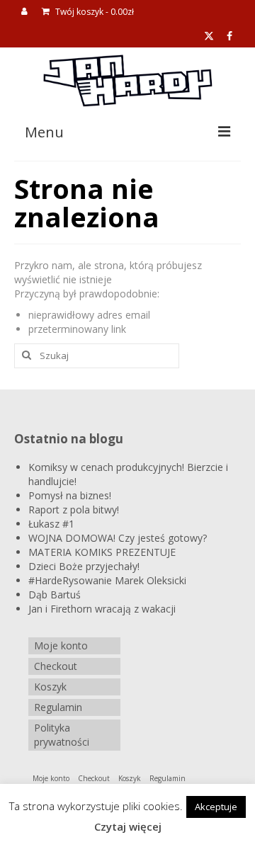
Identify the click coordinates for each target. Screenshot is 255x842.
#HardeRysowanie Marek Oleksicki (107, 580)
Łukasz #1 (51, 523)
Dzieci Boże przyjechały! (84, 566)
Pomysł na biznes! (69, 495)
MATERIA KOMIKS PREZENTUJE (102, 552)
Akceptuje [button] (216, 806)
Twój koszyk (93, 12)
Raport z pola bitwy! (73, 509)
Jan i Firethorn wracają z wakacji (102, 608)
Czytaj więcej (128, 826)
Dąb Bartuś (54, 594)
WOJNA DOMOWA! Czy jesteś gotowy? (117, 538)
